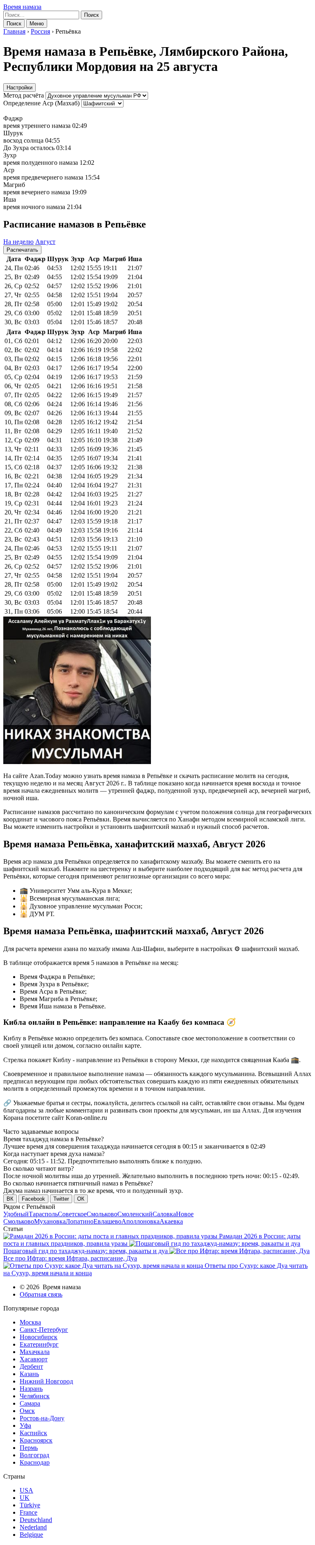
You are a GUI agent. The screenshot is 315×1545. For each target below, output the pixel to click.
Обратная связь (41, 1294)
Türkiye (30, 1505)
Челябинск (35, 1396)
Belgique (31, 1534)
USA (26, 1490)
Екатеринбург (39, 1344)
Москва (30, 1322)
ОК (80, 1199)
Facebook (33, 1199)
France (28, 1512)
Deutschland (36, 1519)
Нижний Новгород (46, 1381)
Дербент (31, 1366)
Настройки (19, 87)
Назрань (31, 1388)
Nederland (33, 1527)
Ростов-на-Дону (42, 1418)
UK (25, 1497)
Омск (27, 1410)
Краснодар (35, 1462)
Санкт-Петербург (44, 1329)
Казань (29, 1373)
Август (45, 241)
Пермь (29, 1447)
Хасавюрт (34, 1359)
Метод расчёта (23, 95)
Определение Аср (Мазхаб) (41, 103)
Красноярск (36, 1440)
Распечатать (22, 250)
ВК (10, 1199)
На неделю (18, 241)
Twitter (61, 1199)
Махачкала (35, 1351)
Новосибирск (38, 1336)
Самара (30, 1403)
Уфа (25, 1425)
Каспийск (33, 1432)
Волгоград (34, 1455)
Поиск (91, 15)
